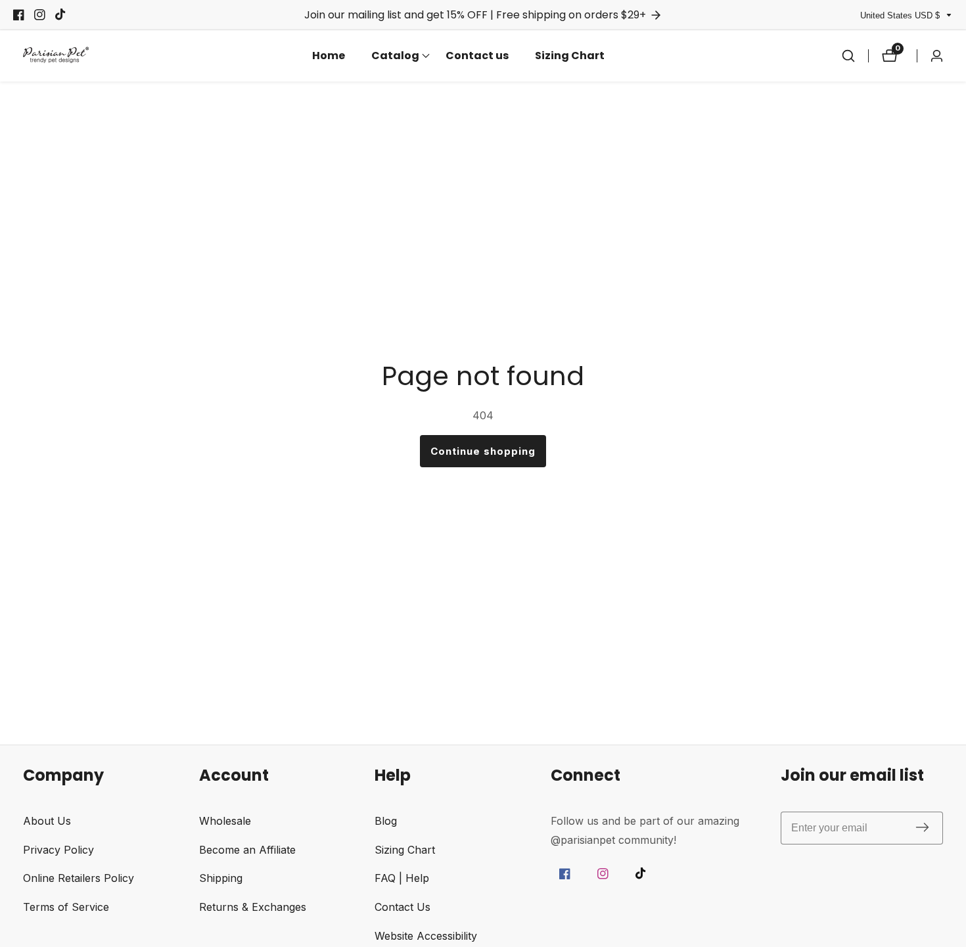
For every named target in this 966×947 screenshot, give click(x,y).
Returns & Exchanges (252, 906)
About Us (47, 820)
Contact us (477, 55)
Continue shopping (483, 451)
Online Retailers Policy (78, 878)
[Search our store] (848, 55)
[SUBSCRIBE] (922, 827)
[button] (395, 55)
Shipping (220, 878)
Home (328, 55)
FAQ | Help (402, 878)
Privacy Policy (58, 849)
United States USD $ (901, 15)
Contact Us (402, 906)
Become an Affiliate (247, 849)
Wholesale (225, 820)
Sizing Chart (570, 55)
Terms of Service (66, 906)
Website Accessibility (426, 935)
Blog (386, 820)
